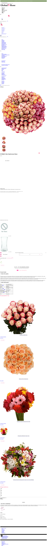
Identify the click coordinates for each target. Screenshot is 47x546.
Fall (2, 70)
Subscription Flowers (4, 44)
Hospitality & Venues (4, 537)
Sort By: (1, 497)
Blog (2, 545)
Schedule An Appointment (5, 65)
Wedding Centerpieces (4, 46)
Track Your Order (5, 10)
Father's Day (3, 71)
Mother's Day (3, 74)
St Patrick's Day (3, 76)
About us (3, 542)
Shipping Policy (3, 543)
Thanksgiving (3, 77)
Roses (2, 39)
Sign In (4, 11)
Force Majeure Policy (4, 56)
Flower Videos (3, 49)
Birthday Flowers (4, 68)
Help (3, 9)
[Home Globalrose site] (8, 6)
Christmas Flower (4, 42)
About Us (3, 83)
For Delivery (7, 3)
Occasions (3, 82)
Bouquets (3, 532)
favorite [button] (39, 153)
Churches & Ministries (4, 535)
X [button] (0, 259)
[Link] (7, 21)
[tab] (4, 138)
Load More (23, 502)
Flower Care (3, 61)
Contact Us (3, 58)
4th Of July (3, 79)
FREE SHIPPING (7, 160)
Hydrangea (3, 41)
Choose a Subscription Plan (23, 270)
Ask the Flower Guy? (4, 47)
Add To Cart (2, 265)
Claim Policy (3, 55)
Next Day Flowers (4, 528)
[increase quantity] (40, 254)
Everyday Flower (4, 43)
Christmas (3, 69)
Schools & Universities (4, 538)
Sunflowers (3, 40)
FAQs (2, 53)
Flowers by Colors (4, 48)
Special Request (3, 60)
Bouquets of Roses (4, 45)
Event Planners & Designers (5, 536)
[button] (2, 18)
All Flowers (3, 81)
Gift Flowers (3, 72)
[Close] (1, 23)
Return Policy (3, 57)
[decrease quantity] (20, 254)
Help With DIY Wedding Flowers (6, 64)
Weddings (3, 531)
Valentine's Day (3, 78)
